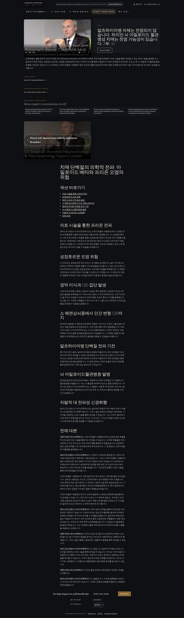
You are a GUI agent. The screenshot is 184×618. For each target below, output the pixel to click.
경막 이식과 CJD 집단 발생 (73, 200)
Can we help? (104, 50)
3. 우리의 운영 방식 (79, 12)
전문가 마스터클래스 (36, 12)
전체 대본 (66, 215)
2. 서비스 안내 (58, 12)
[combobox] (89, 4)
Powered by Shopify (110, 614)
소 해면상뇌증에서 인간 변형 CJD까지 (78, 203)
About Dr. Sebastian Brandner (35, 80)
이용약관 (99, 614)
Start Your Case (103, 12)
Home (99, 25)
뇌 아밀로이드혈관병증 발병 (74, 209)
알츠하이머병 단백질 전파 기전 (75, 206)
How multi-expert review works (36, 92)
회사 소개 (124, 12)
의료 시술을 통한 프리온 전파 (74, 193)
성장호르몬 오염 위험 (71, 197)
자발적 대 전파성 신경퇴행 (73, 212)
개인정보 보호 (92, 614)
